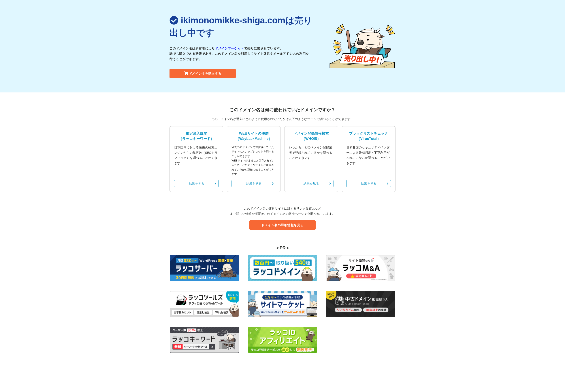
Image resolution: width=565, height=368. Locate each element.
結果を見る (196, 183)
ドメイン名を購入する (205, 73)
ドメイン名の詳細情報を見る (282, 225)
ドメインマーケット (229, 48)
